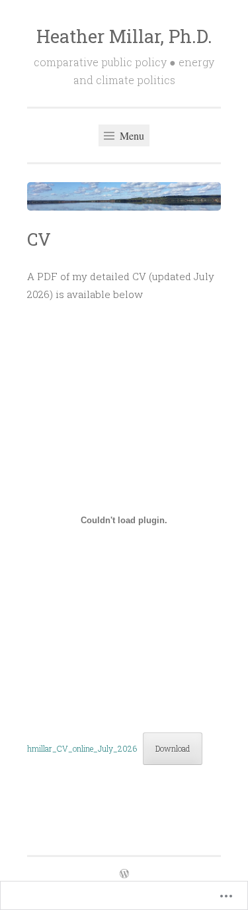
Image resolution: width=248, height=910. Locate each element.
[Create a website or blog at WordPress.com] (124, 874)
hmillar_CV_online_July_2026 (82, 748)
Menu (130, 135)
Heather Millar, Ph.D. (124, 36)
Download (172, 748)
